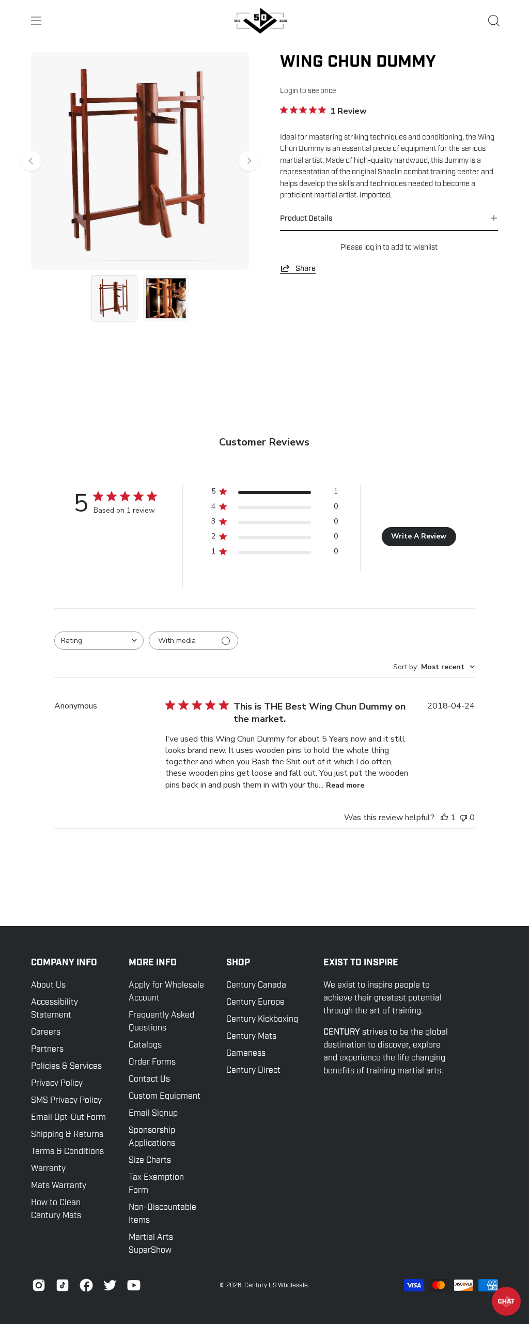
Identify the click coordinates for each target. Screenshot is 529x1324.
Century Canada (256, 985)
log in (372, 247)
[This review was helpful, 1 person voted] (444, 817)
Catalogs (145, 1045)
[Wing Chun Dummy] (114, 298)
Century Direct (253, 1070)
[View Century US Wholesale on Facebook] (86, 1285)
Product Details (306, 218)
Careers (45, 1032)
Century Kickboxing (262, 1019)
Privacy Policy (57, 1083)
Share (305, 268)
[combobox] (99, 641)
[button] (493, 20)
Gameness (246, 1053)
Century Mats (251, 1036)
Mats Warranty (58, 1185)
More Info (153, 962)
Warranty (48, 1168)
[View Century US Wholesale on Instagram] (38, 1285)
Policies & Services (66, 1066)
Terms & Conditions (67, 1151)
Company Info (64, 962)
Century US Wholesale (276, 1285)
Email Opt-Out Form (68, 1117)
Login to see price (308, 90)
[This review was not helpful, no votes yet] (463, 817)
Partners (47, 1049)
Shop (238, 962)
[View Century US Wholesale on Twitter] (110, 1285)
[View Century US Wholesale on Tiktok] (62, 1285)
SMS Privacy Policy (66, 1100)
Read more (345, 785)
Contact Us (149, 1079)
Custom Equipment (164, 1096)
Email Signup (153, 1113)
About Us (48, 985)
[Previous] (31, 160)
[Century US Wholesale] (264, 21)
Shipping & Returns (67, 1134)
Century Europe (255, 1002)
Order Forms (152, 1062)
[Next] (249, 160)
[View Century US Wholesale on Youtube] (134, 1285)
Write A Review (418, 536)
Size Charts (150, 1160)
